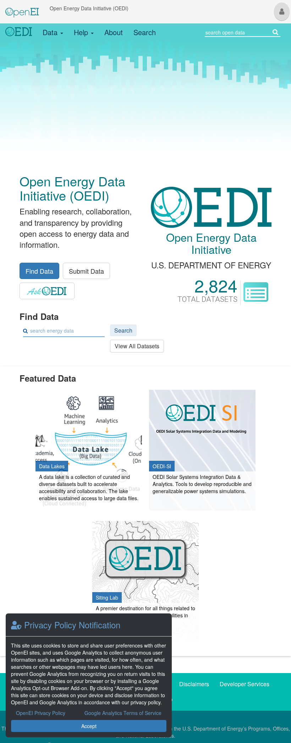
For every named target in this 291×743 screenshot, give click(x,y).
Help (82, 32)
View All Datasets (137, 346)
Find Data (39, 270)
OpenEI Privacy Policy (40, 712)
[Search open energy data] (275, 31)
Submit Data (86, 270)
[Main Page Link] (22, 8)
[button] (282, 11)
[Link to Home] (18, 32)
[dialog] (88, 675)
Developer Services (244, 684)
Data (51, 32)
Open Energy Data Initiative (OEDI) (89, 8)
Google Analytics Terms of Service (122, 712)
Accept (89, 726)
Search (144, 32)
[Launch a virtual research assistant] (47, 291)
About (113, 32)
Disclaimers (194, 684)
